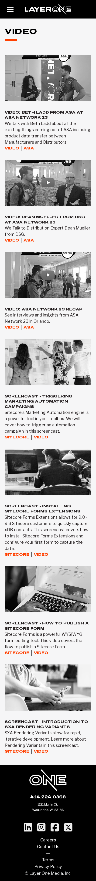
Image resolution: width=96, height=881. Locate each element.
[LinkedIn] (28, 827)
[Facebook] (55, 827)
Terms (48, 859)
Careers (48, 840)
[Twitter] (68, 827)
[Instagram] (41, 827)
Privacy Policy (48, 866)
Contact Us (48, 846)
